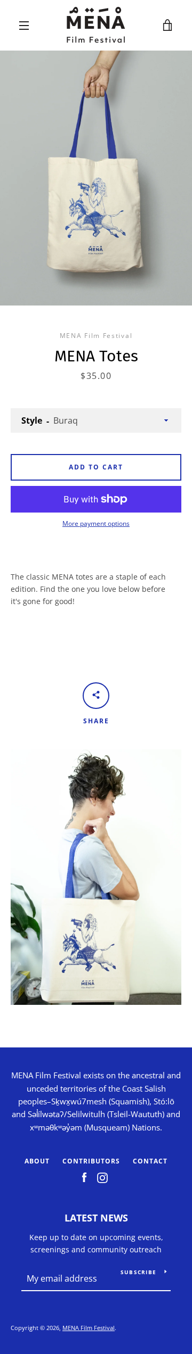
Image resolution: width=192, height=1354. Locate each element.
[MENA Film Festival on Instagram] (102, 1177)
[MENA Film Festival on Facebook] (84, 1177)
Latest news (96, 1217)
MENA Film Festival (88, 1328)
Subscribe (138, 1272)
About (37, 1161)
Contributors (91, 1161)
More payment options (96, 523)
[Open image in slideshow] (96, 178)
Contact (150, 1161)
